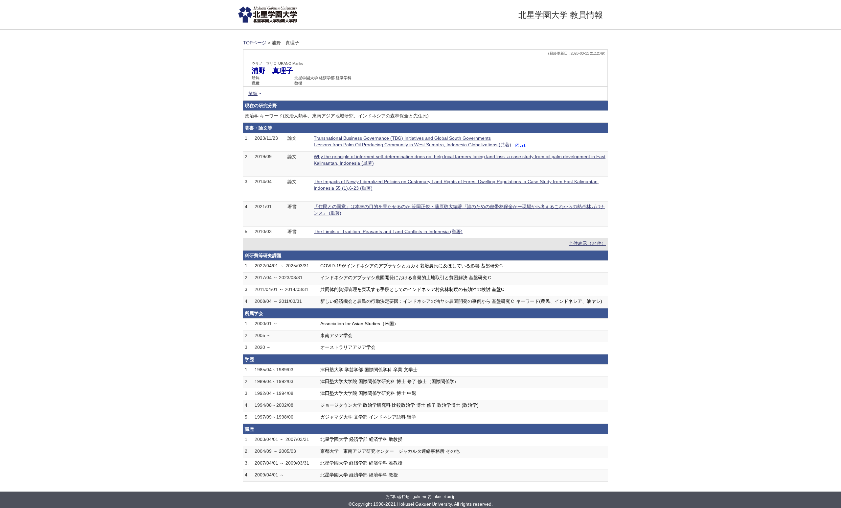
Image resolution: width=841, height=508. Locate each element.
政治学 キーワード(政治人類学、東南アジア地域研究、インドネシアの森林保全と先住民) (337, 115)
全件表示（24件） (587, 243)
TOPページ (254, 42)
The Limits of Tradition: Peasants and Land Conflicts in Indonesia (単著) (388, 231)
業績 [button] (253, 93)
